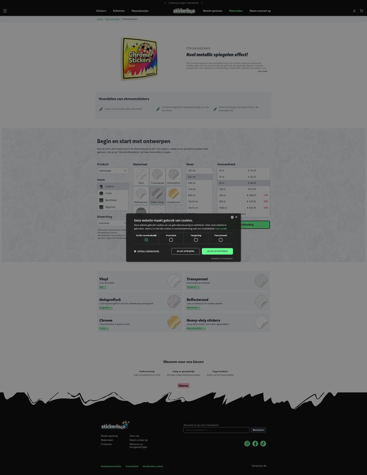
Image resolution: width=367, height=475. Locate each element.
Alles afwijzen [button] (185, 251)
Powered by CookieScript (222, 259)
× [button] (236, 217)
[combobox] (232, 217)
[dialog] (183, 237)
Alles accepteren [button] (217, 251)
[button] (146, 251)
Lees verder (221, 228)
